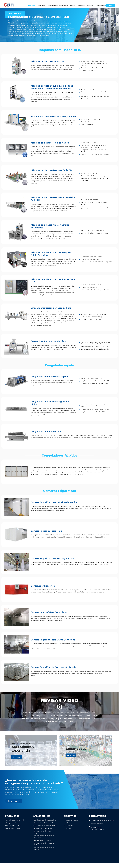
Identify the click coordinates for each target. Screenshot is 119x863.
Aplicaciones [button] (52, 5)
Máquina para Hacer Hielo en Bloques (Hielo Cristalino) (51, 253)
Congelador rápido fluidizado (46, 431)
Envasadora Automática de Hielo (48, 341)
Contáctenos (100, 5)
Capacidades (63, 5)
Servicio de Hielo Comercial (43, 823)
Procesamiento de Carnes (43, 828)
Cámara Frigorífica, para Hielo (46, 531)
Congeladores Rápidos (59, 455)
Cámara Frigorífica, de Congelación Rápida (53, 667)
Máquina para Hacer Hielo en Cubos (50, 142)
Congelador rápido (59, 365)
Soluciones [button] (41, 5)
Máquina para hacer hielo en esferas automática (50, 226)
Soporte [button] (72, 5)
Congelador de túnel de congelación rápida (50, 403)
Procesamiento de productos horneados (44, 836)
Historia (67, 823)
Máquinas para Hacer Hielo (59, 50)
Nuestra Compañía (71, 820)
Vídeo (110, 5)
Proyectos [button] (81, 5)
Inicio (10, 13)
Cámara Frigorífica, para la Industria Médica (54, 502)
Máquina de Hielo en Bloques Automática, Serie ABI (53, 198)
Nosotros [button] (90, 5)
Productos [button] (31, 5)
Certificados (69, 825)
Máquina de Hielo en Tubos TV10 (48, 61)
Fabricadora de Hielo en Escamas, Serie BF (53, 116)
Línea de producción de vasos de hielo (51, 308)
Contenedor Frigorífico (43, 586)
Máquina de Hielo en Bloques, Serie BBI (52, 170)
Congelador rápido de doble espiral (49, 376)
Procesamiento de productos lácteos (44, 848)
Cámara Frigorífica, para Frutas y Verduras (53, 558)
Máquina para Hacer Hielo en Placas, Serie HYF (53, 280)
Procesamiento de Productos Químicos (44, 844)
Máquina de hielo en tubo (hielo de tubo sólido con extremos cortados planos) (52, 87)
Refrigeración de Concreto (43, 840)
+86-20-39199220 (97, 824)
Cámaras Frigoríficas (59, 491)
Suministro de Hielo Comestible (45, 820)
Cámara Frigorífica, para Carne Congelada (53, 639)
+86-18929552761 (97, 827)
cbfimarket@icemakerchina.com (102, 820)
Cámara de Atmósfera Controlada (49, 612)
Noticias (68, 828)
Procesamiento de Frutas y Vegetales (43, 832)
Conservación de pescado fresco (45, 825)
